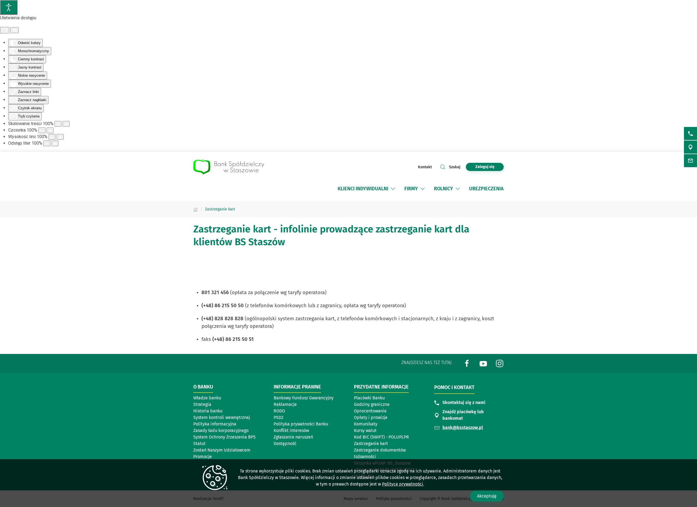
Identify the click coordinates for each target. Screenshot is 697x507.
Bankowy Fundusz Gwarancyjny (304, 397)
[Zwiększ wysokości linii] (60, 137)
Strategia (202, 404)
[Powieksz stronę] (66, 124)
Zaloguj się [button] (484, 166)
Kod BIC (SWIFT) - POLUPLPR (381, 437)
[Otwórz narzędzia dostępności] (8, 7)
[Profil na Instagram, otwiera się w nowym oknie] (500, 363)
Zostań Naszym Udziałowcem (221, 450)
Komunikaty (365, 424)
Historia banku (207, 410)
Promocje (202, 456)
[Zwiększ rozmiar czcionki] (50, 130)
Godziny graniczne (372, 404)
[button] (393, 188)
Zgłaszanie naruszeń (293, 437)
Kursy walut (365, 430)
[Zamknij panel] (14, 30)
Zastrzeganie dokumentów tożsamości (380, 453)
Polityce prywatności (402, 484)
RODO (279, 410)
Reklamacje (285, 404)
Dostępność (285, 443)
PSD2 (278, 417)
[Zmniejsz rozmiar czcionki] (41, 130)
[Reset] (4, 30)
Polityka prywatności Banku (301, 424)
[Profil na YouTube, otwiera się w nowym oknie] (483, 363)
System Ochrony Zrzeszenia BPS (224, 437)
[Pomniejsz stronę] (58, 124)
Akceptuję (487, 496)
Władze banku (207, 397)
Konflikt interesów (291, 430)
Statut (199, 443)
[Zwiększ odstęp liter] (55, 143)
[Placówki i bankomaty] (690, 147)
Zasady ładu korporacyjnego (221, 430)
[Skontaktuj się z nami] (690, 133)
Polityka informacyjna (214, 424)
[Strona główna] (195, 209)
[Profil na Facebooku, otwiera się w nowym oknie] (467, 363)
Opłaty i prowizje (370, 417)
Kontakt (425, 167)
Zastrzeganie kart (371, 443)
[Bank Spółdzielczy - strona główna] (228, 167)
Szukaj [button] (454, 167)
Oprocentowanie (370, 410)
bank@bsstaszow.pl (462, 427)
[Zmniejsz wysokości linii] (52, 137)
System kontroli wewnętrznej (221, 417)
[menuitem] (367, 188)
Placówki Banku (369, 397)
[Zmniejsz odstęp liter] (46, 143)
